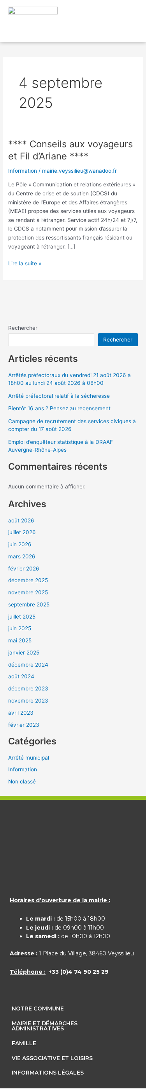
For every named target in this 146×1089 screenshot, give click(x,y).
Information (22, 171)
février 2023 (23, 725)
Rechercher (22, 328)
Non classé (22, 781)
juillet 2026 (22, 532)
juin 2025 (19, 628)
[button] (124, 23)
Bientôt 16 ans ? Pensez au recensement (59, 408)
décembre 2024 (28, 665)
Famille (24, 1043)
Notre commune (38, 1008)
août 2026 (21, 520)
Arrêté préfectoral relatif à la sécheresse (59, 396)
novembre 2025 (28, 592)
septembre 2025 (28, 604)
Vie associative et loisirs (52, 1058)
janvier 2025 (23, 652)
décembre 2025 (28, 580)
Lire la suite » (24, 262)
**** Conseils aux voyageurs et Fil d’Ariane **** (70, 150)
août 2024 (21, 676)
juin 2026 (20, 544)
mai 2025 (20, 640)
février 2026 (23, 568)
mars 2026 (21, 556)
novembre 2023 (28, 700)
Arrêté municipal (28, 758)
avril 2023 (20, 713)
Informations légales (48, 1072)
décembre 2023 (28, 688)
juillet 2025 (21, 616)
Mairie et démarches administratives (44, 1026)
